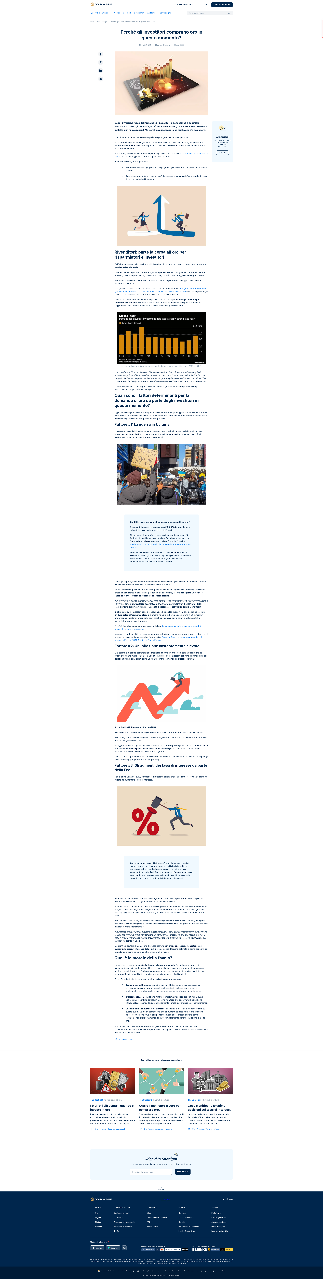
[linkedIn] (100, 70)
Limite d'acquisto (218, 1227)
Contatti (182, 1222)
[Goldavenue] (101, 4)
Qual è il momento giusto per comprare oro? (160, 1107)
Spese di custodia (218, 1222)
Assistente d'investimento (124, 1222)
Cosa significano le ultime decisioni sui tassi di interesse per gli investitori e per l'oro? (209, 1110)
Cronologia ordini (218, 1217)
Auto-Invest (118, 1217)
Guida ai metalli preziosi (157, 1217)
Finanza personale (155, 1129)
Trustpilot (165, 1199)
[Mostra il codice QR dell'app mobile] (124, 1247)
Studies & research (135, 13)
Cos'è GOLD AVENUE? (184, 4)
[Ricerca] (229, 13)
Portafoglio (216, 1213)
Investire (123, 1039)
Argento (98, 1217)
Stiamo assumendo (186, 1217)
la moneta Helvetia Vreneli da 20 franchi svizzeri (162, 291)
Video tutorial (152, 1227)
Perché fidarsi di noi (187, 1231)
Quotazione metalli (121, 1213)
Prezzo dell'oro (203, 1129)
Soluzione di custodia (123, 1227)
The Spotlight (164, 13)
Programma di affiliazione (189, 1227)
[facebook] (100, 54)
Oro (130, 1039)
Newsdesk (119, 13)
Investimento (216, 1129)
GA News (151, 13)
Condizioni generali (172, 1271)
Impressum (207, 1271)
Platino (98, 1222)
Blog (92, 22)
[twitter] (100, 62)
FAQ (149, 1222)
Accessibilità (220, 1271)
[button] (183, 1172)
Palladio (98, 1227)
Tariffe (116, 1231)
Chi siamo (182, 1213)
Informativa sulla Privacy (191, 1271)
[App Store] (97, 1247)
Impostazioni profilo (219, 1231)
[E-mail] (100, 79)
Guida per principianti (116, 1129)
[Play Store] (113, 1247)
